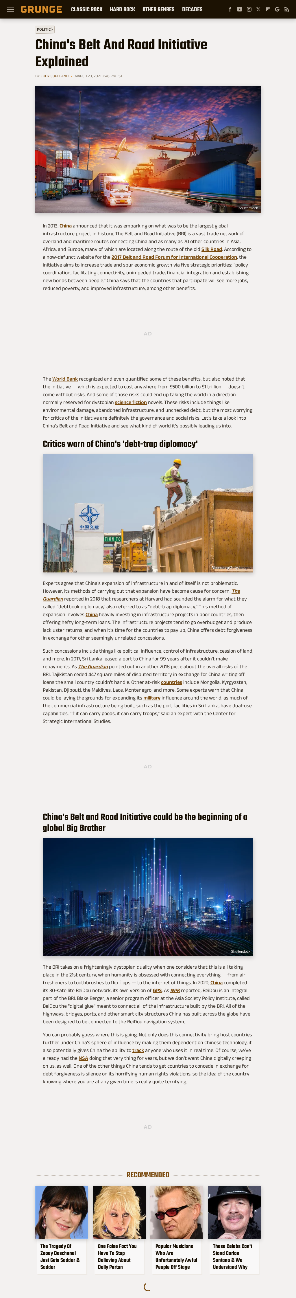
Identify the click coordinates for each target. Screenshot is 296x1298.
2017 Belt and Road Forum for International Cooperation (174, 257)
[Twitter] (258, 9)
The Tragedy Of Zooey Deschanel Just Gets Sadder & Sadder (59, 1257)
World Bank (65, 379)
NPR (175, 990)
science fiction (131, 402)
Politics (45, 29)
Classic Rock (86, 9)
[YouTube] (239, 9)
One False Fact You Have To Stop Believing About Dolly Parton (117, 1257)
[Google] (277, 9)
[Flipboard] (267, 9)
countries (171, 682)
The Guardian (93, 666)
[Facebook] (230, 9)
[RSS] (286, 9)
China (66, 226)
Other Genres (159, 9)
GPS (157, 990)
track (138, 1050)
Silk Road (211, 249)
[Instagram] (249, 9)
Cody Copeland (55, 76)
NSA (83, 1058)
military (151, 698)
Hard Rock (122, 9)
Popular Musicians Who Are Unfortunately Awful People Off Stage (176, 1257)
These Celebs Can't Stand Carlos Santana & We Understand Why (232, 1257)
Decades (192, 9)
